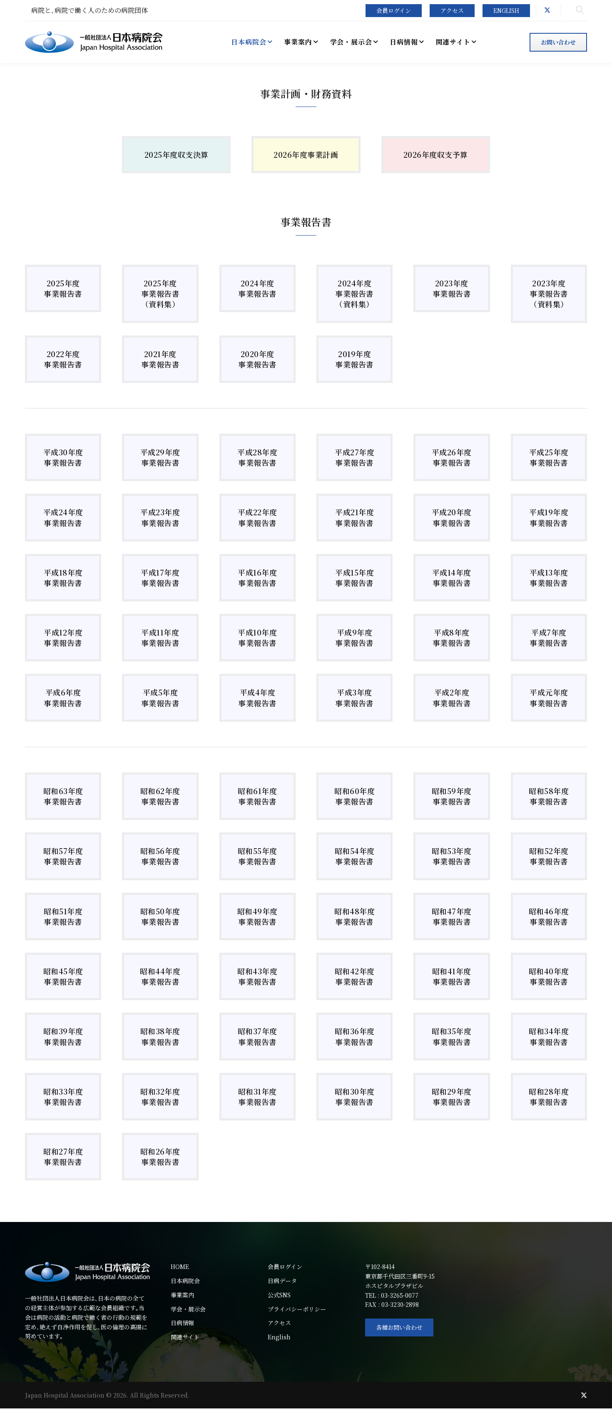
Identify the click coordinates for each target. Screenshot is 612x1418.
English (506, 10)
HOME (180, 1266)
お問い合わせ (558, 42)
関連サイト (185, 1337)
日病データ (282, 1280)
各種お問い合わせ (399, 1327)
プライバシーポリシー (297, 1309)
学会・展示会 (188, 1309)
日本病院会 (185, 1280)
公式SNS (279, 1295)
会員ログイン (393, 10)
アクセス (452, 10)
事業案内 (182, 1295)
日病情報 (182, 1323)
